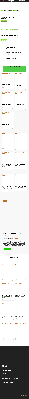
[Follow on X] (4, 0)
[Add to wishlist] (8, 88)
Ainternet (25, 395)
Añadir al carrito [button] (15, 149)
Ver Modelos (4, 20)
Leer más (15, 88)
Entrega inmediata (5, 373)
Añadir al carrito (7, 249)
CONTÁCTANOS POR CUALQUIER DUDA (12, 54)
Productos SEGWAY (5, 364)
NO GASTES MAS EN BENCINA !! (10, 11)
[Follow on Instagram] (3, 0)
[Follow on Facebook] (2, 393)
